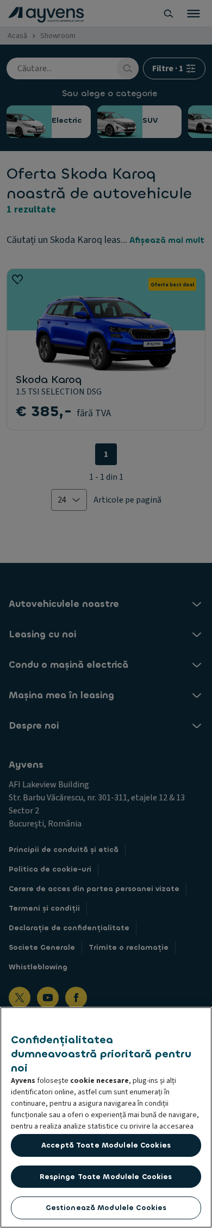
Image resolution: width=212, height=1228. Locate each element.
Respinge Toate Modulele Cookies (106, 1176)
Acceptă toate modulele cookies (106, 1145)
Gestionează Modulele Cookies (106, 1207)
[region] (106, 1117)
